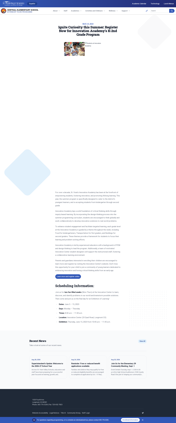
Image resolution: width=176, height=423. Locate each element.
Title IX (63, 413)
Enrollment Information (130, 420)
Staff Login (86, 413)
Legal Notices (54, 413)
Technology (155, 4)
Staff (65, 11)
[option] (32, 4)
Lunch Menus (169, 4)
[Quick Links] (147, 11)
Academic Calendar (139, 4)
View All (142, 341)
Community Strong (73, 413)
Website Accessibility (40, 413)
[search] (172, 11)
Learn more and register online (68, 276)
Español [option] (32, 4)
